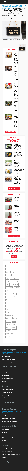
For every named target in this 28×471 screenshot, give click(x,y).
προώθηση (8, 330)
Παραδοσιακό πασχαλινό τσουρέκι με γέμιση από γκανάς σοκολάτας (18, 180)
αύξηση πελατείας (9, 309)
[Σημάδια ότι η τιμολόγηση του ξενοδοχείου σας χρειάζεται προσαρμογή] (8, 55)
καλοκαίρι (8, 321)
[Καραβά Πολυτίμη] (8, 207)
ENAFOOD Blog (6, 5)
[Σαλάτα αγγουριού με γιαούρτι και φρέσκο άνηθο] (8, 146)
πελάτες (7, 327)
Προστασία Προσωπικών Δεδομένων (11, 395)
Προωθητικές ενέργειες (10, 302)
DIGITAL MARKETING (10, 269)
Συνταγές (19, 302)
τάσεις (7, 333)
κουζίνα (14, 321)
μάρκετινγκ (8, 324)
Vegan (7, 278)
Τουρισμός (8, 306)
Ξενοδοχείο (16, 296)
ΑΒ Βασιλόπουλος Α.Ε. (7, 378)
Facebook (8, 272)
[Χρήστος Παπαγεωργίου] (8, 215)
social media (15, 275)
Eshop (17, 269)
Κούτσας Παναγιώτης (17, 198)
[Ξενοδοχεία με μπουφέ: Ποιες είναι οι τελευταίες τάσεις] (8, 103)
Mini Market (8, 275)
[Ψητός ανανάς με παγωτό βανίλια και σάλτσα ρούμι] (8, 163)
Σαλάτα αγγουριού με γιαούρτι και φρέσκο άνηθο (18, 146)
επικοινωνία (8, 318)
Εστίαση (7, 290)
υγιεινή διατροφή (9, 336)
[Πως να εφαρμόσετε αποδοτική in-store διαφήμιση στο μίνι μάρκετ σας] (8, 86)
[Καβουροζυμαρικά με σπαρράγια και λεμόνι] (8, 171)
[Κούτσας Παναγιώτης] (8, 199)
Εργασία (4, 381)
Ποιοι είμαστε (5, 370)
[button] (26, 2)
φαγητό (17, 336)
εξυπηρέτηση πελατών (10, 315)
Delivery (13, 266)
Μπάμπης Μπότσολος (17, 220)
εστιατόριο (15, 318)
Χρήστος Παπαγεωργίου (18, 213)
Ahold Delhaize (5, 375)
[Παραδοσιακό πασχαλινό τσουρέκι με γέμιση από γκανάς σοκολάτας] (8, 179)
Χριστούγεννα (15, 306)
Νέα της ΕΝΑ (5, 372)
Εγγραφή (14, 256)
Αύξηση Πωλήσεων (14, 278)
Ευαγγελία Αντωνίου (17, 228)
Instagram (14, 272)
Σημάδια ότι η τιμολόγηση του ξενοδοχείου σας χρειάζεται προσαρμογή (17, 57)
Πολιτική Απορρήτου (7, 392)
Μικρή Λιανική (9, 296)
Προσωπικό (8, 299)
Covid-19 (7, 266)
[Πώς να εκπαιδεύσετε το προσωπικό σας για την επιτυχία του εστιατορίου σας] (8, 68)
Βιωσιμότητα (8, 281)
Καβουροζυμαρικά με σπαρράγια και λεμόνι (19, 171)
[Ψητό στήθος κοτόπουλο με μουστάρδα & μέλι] (8, 154)
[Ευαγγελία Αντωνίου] (8, 230)
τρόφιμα (12, 333)
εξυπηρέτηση (8, 312)
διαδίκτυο (18, 309)
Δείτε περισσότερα (11, 131)
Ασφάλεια (4, 397)
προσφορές (13, 327)
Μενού (14, 293)
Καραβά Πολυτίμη (16, 205)
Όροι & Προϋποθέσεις (7, 389)
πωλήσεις (14, 330)
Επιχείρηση (17, 287)
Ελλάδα (7, 284)
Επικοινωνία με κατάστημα (8, 359)
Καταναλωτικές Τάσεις (16, 290)
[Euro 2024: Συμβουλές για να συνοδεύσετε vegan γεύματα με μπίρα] (8, 117)
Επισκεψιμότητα (9, 287)
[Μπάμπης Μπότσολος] (8, 222)
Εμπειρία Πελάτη (14, 284)
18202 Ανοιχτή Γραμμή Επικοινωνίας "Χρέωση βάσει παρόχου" (11, 412)
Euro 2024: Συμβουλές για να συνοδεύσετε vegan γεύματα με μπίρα (17, 120)
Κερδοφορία (8, 293)
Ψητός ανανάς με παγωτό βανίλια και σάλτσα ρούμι (18, 163)
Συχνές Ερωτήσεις (6, 356)
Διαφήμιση (16, 281)
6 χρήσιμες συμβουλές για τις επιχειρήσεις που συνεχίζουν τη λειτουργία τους (14, 7)
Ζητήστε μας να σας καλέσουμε (9, 362)
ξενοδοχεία (15, 324)
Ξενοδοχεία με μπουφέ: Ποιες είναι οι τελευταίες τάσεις (17, 105)
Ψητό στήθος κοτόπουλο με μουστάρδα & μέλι (18, 154)
